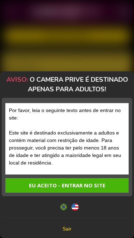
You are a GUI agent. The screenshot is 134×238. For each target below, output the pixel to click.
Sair (67, 229)
